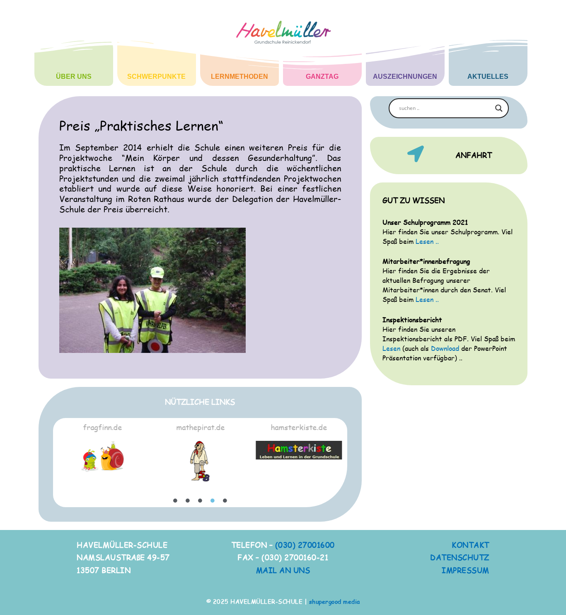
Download (445, 348)
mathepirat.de (200, 427)
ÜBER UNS (74, 76)
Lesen (391, 348)
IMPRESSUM (465, 570)
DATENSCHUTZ (459, 557)
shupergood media (334, 601)
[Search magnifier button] (499, 108)
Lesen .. (427, 241)
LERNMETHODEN (239, 76)
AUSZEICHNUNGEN (405, 76)
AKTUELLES (487, 76)
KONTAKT (470, 545)
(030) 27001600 (305, 545)
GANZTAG (322, 76)
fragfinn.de (102, 427)
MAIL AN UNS (283, 570)
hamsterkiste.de (299, 427)
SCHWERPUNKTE (156, 76)
